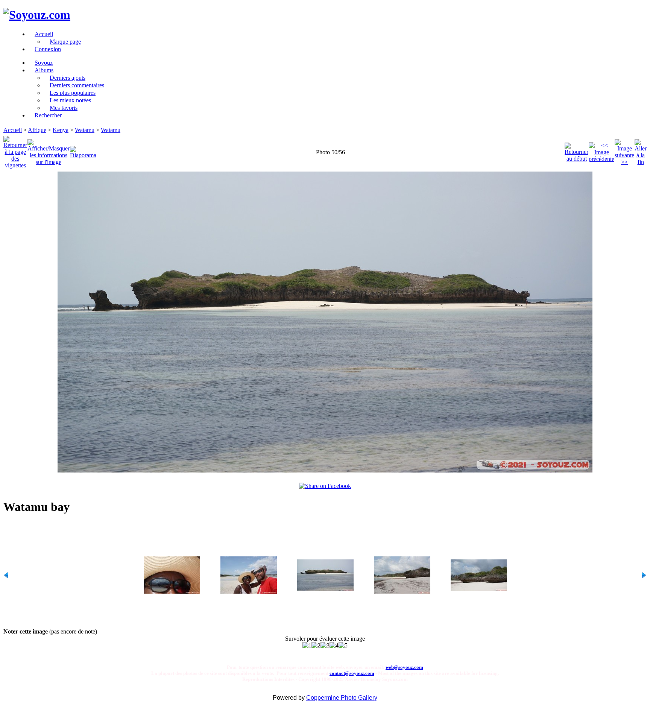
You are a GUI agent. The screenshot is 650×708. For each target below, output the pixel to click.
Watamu (84, 130)
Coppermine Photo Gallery (341, 697)
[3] (325, 645)
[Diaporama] (83, 150)
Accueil (12, 130)
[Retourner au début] (576, 150)
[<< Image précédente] (601, 150)
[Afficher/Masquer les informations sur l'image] (48, 150)
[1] (306, 645)
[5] (343, 645)
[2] (315, 645)
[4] (334, 645)
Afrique (37, 130)
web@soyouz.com (404, 667)
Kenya (60, 130)
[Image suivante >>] (624, 150)
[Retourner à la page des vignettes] (15, 150)
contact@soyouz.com (352, 673)
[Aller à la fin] (641, 150)
